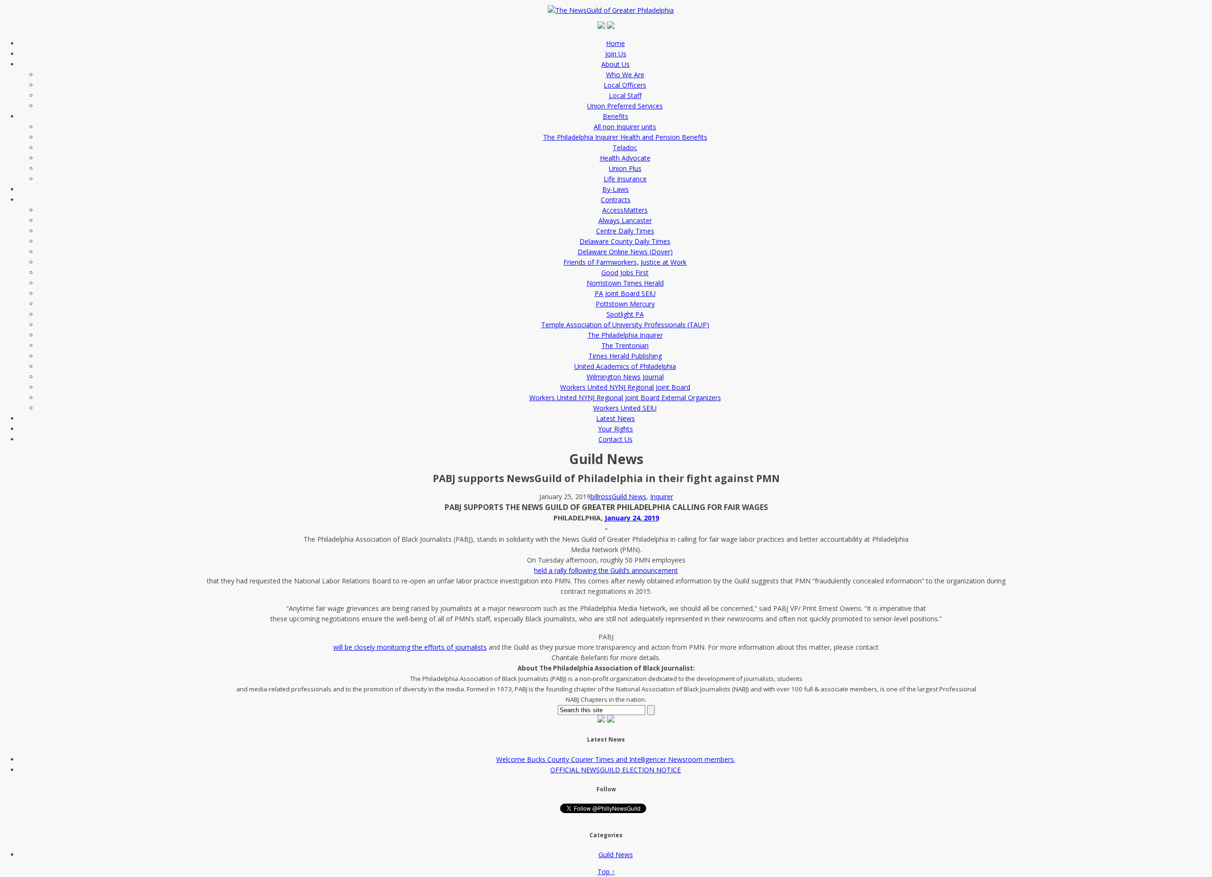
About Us (615, 64)
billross (601, 496)
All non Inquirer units (625, 126)
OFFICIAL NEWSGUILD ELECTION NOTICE (615, 769)
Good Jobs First (625, 272)
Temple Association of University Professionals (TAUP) (625, 324)
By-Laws (615, 189)
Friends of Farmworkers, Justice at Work (624, 262)
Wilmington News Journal (625, 376)
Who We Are (625, 74)
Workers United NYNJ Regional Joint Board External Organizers (625, 397)
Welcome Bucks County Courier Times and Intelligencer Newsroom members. (615, 759)
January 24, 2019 (632, 517)
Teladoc (625, 147)
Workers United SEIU (625, 407)
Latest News (615, 418)
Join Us (615, 53)
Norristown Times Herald (625, 282)
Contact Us (615, 439)
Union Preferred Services (625, 105)
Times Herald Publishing (625, 355)
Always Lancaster (625, 220)
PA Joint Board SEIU (625, 293)
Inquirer (661, 496)
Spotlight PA (625, 314)
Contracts (616, 199)
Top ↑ (606, 871)
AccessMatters (625, 210)
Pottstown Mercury (625, 303)
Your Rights (615, 428)
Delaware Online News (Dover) (625, 251)
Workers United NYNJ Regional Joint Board (625, 387)
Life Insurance (625, 178)
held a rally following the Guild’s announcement (606, 570)
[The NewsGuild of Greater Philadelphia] (613, 10)
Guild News (629, 496)
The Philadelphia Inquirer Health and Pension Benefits (625, 137)
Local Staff (625, 95)
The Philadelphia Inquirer (625, 335)
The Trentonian (625, 345)
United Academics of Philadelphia (625, 366)
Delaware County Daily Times (624, 241)
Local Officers (625, 85)
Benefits (615, 116)
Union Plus (625, 168)
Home (615, 43)
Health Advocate (625, 157)
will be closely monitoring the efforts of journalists (410, 647)
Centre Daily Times (625, 230)
